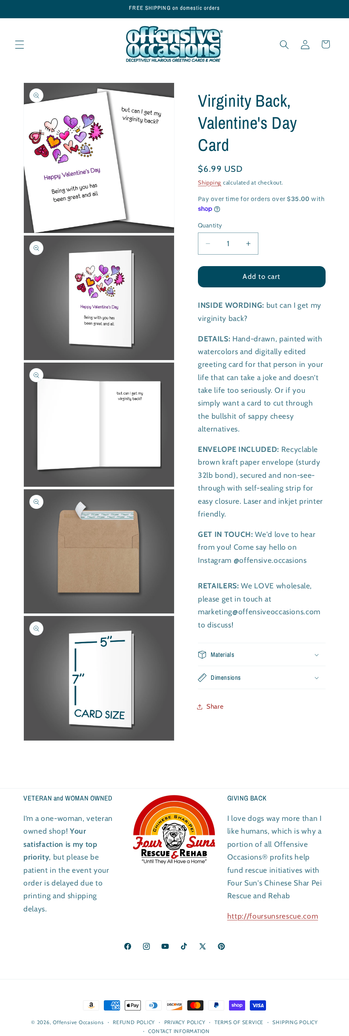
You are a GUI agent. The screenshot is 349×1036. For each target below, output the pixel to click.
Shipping (209, 182)
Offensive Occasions (78, 1022)
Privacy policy (185, 1022)
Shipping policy (295, 1022)
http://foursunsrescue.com (272, 915)
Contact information (179, 1031)
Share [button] (214, 706)
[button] (19, 44)
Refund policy (134, 1022)
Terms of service (239, 1022)
